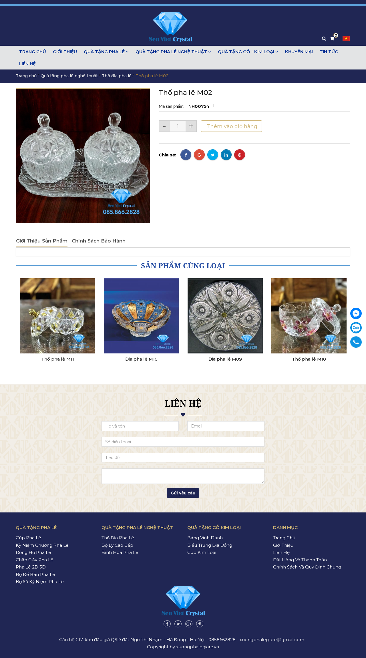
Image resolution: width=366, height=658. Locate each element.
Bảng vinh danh (205, 537)
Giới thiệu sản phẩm (41, 241)
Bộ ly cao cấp (117, 545)
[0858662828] (355, 341)
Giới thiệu (65, 51)
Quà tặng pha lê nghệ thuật (172, 51)
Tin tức (329, 51)
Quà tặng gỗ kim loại (214, 527)
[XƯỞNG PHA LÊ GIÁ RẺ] (356, 313)
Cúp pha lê (28, 537)
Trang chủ (32, 51)
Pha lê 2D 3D (31, 567)
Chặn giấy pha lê (34, 559)
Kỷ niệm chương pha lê (42, 545)
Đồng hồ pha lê (33, 552)
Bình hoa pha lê (120, 552)
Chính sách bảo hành (99, 241)
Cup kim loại (201, 552)
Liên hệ (27, 63)
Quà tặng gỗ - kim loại (246, 51)
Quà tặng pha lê (105, 51)
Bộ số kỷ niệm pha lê (40, 581)
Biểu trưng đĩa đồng (209, 545)
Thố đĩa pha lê (117, 75)
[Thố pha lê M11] (57, 315)
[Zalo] (356, 327)
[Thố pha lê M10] (309, 315)
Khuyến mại (299, 51)
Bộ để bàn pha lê (35, 574)
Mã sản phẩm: (172, 106)
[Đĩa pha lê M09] (225, 315)
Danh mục (285, 527)
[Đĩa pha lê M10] (141, 315)
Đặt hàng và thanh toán (300, 559)
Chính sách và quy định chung (307, 567)
